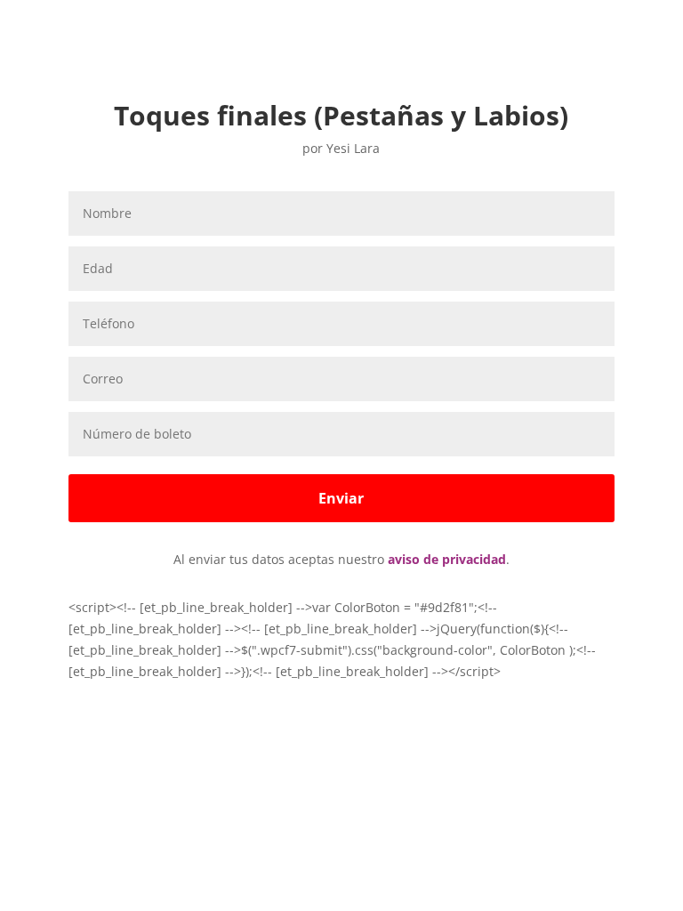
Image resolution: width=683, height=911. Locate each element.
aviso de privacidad (447, 559)
